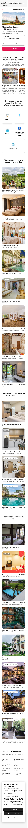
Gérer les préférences (13, 818)
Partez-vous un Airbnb (17, 10)
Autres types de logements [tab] (9, 754)
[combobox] (13, 38)
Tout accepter (13, 809)
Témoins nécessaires (13, 813)
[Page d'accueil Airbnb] (3, 9)
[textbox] (7, 44)
